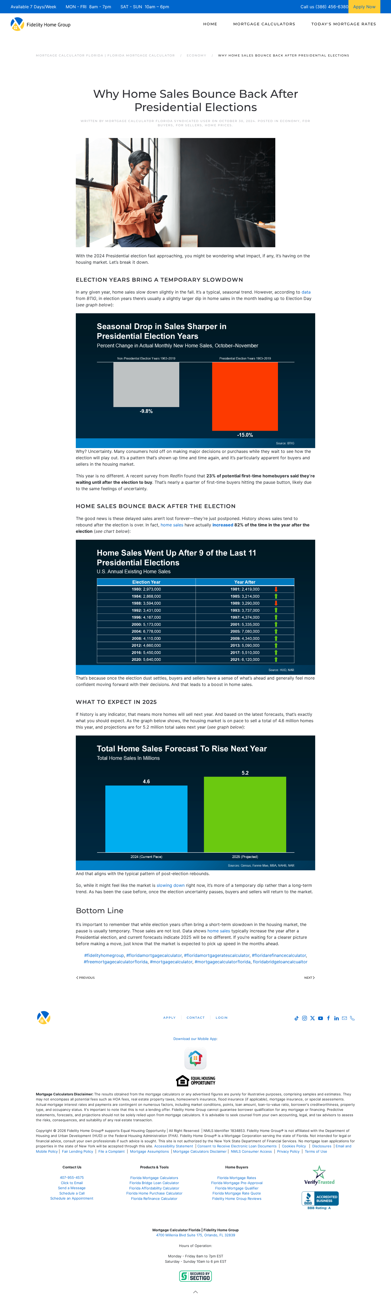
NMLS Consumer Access (251, 1151)
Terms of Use (316, 1151)
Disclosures (321, 1146)
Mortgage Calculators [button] (264, 24)
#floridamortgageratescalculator (216, 955)
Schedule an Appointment (71, 1198)
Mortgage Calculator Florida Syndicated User (158, 121)
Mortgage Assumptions (149, 1151)
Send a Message (72, 1188)
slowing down (171, 885)
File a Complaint (112, 1151)
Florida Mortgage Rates (236, 1178)
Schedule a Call (72, 1193)
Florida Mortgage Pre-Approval (237, 1183)
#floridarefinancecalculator (279, 955)
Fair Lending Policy (77, 1151)
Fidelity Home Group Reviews (236, 1198)
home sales (172, 524)
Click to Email (72, 1183)
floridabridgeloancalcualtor (280, 961)
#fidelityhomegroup (104, 955)
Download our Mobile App (195, 1039)
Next (308, 978)
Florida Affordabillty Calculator (154, 1188)
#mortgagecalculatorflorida (223, 961)
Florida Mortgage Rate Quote (237, 1193)
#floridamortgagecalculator (154, 955)
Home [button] (210, 24)
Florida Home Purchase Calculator (154, 1193)
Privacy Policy (288, 1151)
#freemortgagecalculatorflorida (116, 961)
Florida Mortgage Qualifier (237, 1188)
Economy (290, 121)
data (306, 292)
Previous (87, 978)
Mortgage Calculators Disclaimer (200, 1151)
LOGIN (222, 1017)
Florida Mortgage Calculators (154, 1178)
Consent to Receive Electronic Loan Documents (237, 1146)
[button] (195, 1292)
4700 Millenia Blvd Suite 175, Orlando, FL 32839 (195, 1235)
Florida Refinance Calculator (154, 1198)
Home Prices (218, 125)
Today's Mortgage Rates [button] (343, 24)
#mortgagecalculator (171, 961)
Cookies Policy (294, 1146)
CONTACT (196, 1017)
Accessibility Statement (173, 1146)
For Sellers (189, 125)
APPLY (169, 1017)
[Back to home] (40, 24)
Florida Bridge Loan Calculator (154, 1183)
